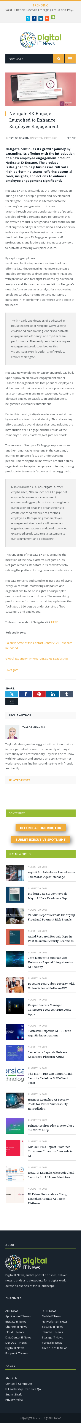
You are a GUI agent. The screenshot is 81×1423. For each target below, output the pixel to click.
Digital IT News (14, 1348)
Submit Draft (13, 1394)
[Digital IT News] (40, 39)
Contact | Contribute (18, 1384)
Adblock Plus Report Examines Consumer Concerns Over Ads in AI (50, 1151)
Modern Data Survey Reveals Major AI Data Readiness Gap (47, 896)
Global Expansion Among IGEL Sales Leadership (36, 658)
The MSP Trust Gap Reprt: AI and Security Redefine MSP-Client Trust (50, 1078)
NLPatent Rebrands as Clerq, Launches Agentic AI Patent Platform (47, 1198)
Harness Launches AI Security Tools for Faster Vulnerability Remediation (48, 1104)
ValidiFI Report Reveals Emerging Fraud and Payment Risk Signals (41, 10)
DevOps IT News (16, 1342)
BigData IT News (15, 1321)
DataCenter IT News (18, 1337)
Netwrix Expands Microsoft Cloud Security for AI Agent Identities (51, 1175)
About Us (11, 1378)
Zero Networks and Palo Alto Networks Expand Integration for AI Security (50, 962)
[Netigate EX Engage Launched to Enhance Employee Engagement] (40, 89)
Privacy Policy (14, 1399)
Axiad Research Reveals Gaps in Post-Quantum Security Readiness (51, 938)
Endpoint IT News (16, 1353)
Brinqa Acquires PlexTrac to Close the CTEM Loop (51, 1128)
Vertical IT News (52, 1342)
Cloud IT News (14, 1332)
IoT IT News (49, 1311)
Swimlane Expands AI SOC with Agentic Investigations (49, 1033)
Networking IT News (55, 1321)
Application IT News (18, 1316)
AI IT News (12, 1311)
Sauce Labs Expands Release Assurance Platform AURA (47, 1054)
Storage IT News (52, 1337)
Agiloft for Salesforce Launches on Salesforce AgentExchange (51, 874)
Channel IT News (16, 1327)
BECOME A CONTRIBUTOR (40, 828)
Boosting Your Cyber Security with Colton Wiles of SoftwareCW (51, 986)
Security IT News (52, 1327)
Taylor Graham (19, 138)
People (71, 138)
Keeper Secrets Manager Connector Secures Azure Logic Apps (49, 1009)
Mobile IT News (52, 1316)
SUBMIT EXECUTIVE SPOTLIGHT (41, 839)
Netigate (12, 670)
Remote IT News (52, 1332)
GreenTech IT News (54, 1348)
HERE (54, 622)
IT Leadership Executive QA (23, 1389)
